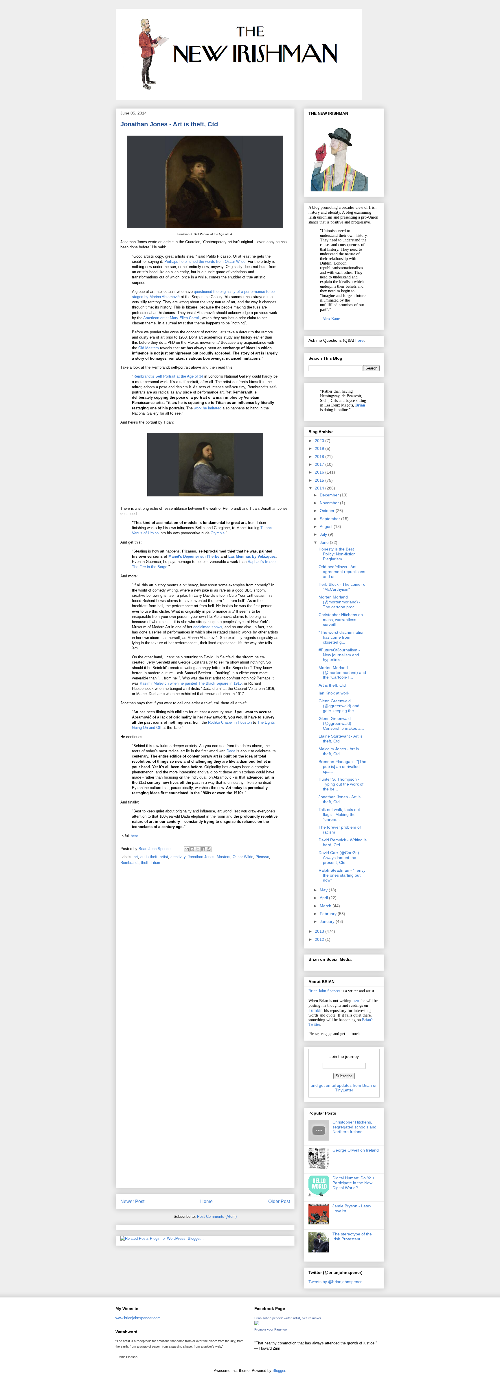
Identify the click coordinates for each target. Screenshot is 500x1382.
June (325, 542)
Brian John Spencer (324, 991)
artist (164, 857)
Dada (231, 751)
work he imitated (207, 408)
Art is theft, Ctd (332, 685)
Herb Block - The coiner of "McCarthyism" (343, 587)
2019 (320, 448)
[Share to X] (198, 849)
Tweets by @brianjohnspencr (335, 1281)
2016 (320, 472)
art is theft (148, 857)
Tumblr (315, 1010)
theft (144, 862)
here (134, 836)
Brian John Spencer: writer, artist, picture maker (287, 1318)
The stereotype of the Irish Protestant (352, 1236)
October (328, 510)
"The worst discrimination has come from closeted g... (342, 637)
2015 (320, 480)
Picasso (262, 857)
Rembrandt (129, 862)
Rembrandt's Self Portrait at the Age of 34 (168, 376)
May (324, 890)
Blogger (279, 1370)
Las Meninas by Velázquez (252, 556)
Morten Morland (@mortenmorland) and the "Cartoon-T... (342, 672)
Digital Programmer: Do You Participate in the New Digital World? (353, 1183)
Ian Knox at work (334, 693)
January (328, 921)
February (329, 913)
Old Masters (148, 348)
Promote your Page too (270, 1329)
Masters (223, 857)
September (330, 518)
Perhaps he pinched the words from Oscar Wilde (204, 261)
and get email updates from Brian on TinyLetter (344, 1087)
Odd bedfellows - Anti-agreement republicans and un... (342, 571)
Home (206, 1201)
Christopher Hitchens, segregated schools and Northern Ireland (354, 1127)
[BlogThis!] (192, 849)
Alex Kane (331, 319)
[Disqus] (205, 951)
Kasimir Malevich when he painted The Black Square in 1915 (191, 683)
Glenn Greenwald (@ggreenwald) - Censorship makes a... (341, 723)
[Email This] (187, 849)
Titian (155, 862)
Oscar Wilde (243, 857)
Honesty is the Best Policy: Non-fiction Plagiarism (337, 554)
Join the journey (344, 1056)
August (327, 526)
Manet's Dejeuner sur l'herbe (193, 556)
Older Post (279, 1201)
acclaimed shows (207, 627)
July (324, 534)
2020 (320, 440)
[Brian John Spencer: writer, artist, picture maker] (256, 1324)
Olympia (218, 533)
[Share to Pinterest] (209, 849)
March (326, 906)
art (136, 857)
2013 (320, 931)
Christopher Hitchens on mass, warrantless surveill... (341, 619)
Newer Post (132, 1201)
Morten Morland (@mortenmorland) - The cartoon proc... (340, 602)
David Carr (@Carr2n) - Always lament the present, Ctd (340, 857)
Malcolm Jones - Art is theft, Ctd (339, 751)
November (330, 502)
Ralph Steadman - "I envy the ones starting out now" (342, 875)
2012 (320, 939)
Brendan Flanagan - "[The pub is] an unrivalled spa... (342, 766)
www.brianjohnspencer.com (138, 1318)
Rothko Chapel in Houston (230, 722)
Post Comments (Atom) (217, 1216)
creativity (177, 857)
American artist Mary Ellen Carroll (171, 318)
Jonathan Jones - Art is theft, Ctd (340, 799)
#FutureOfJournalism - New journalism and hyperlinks (339, 655)
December (330, 495)
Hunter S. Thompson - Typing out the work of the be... (341, 784)
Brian (360, 405)
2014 (320, 488)
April (324, 897)
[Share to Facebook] (203, 849)
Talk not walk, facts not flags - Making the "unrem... (339, 814)
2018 (320, 456)
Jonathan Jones (201, 857)
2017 (320, 464)
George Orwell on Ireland (355, 1150)
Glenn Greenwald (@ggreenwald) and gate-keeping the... (339, 706)
